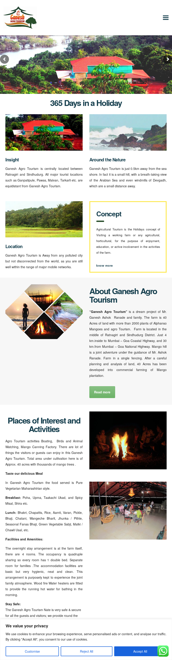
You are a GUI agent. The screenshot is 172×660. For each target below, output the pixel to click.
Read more (102, 392)
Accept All (140, 651)
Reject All (86, 651)
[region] (86, 639)
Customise (32, 651)
